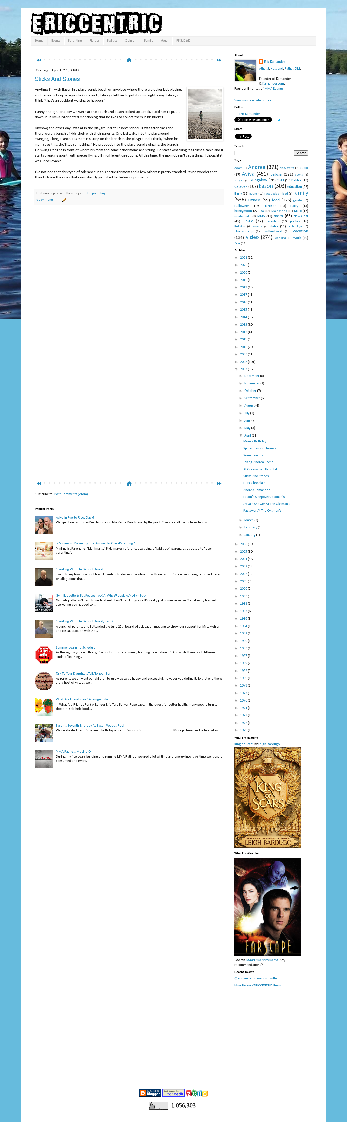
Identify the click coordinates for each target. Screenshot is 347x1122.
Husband (277, 69)
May (247, 428)
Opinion (130, 41)
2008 (244, 362)
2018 (244, 287)
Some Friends (253, 455)
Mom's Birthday (254, 441)
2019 (244, 280)
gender (298, 200)
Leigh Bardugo (269, 744)
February (251, 527)
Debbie (296, 180)
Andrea (256, 167)
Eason (266, 186)
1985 (244, 663)
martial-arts (242, 216)
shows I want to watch (262, 960)
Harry (294, 206)
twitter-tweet (273, 231)
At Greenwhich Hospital (260, 469)
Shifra (274, 226)
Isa (262, 211)
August (249, 406)
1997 (244, 611)
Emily (238, 194)
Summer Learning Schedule (76, 648)
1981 (244, 678)
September (252, 398)
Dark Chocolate (254, 483)
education (294, 187)
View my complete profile (252, 100)
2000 (244, 589)
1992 (244, 633)
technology (295, 226)
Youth (165, 41)
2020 (244, 273)
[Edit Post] (64, 199)
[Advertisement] (131, 50)
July (247, 413)
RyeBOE (257, 226)
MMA (261, 216)
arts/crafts (287, 168)
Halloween (242, 206)
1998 (244, 604)
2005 (244, 552)
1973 (244, 715)
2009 (244, 354)
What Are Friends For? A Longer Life (82, 700)
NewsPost (301, 216)
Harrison (270, 206)
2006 (244, 544)
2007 (244, 369)
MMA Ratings (274, 89)
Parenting (75, 41)
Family (148, 41)
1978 (244, 686)
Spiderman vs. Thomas (259, 448)
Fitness (95, 41)
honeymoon (243, 211)
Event (253, 193)
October (250, 391)
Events (55, 41)
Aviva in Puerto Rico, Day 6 (75, 518)
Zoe (237, 243)
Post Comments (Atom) (71, 494)
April (248, 436)
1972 (244, 723)
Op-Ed (86, 193)
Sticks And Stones (57, 79)
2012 (244, 332)
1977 (244, 693)
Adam (238, 168)
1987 (244, 656)
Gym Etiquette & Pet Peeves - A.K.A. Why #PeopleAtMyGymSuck (101, 596)
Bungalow (258, 180)
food (276, 200)
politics (295, 221)
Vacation (300, 231)
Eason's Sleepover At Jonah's (264, 497)
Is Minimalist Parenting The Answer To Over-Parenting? (95, 544)
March (249, 520)
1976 (244, 701)
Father (289, 69)
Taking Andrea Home (258, 462)
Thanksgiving (244, 231)
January (250, 535)
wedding (280, 238)
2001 (244, 581)
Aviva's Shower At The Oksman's (266, 504)
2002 (244, 574)
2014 (244, 317)
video (252, 237)
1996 (244, 619)
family (300, 193)
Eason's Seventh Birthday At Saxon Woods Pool (90, 726)
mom (278, 216)
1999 (244, 596)
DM (297, 69)
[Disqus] (129, 280)
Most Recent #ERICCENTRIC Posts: (258, 985)
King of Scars (244, 744)
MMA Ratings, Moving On (74, 752)
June (247, 421)
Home (39, 41)
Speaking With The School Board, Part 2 (84, 622)
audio (304, 168)
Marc (298, 211)
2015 (244, 310)
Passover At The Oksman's (262, 511)
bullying (239, 180)
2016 (244, 302)
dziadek (240, 186)
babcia (276, 174)
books (299, 174)
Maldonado (279, 211)
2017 (244, 295)
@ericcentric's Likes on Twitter (256, 978)
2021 (244, 265)
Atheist (264, 69)
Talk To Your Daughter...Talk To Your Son (83, 674)
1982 (244, 671)
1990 (244, 641)
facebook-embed (276, 193)
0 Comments (45, 199)
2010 (244, 347)
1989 (244, 648)
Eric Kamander (274, 62)
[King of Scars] (267, 847)
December (252, 376)
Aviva (248, 174)
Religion (239, 226)
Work (297, 238)
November (252, 383)
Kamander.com (273, 84)
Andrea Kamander (256, 490)
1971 (244, 730)
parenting (98, 193)
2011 (244, 339)
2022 (244, 258)
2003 (244, 566)
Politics (112, 41)
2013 (244, 325)
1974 (244, 708)
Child (280, 180)
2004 (244, 559)
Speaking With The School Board (79, 569)
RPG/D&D (183, 41)
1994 (244, 626)
